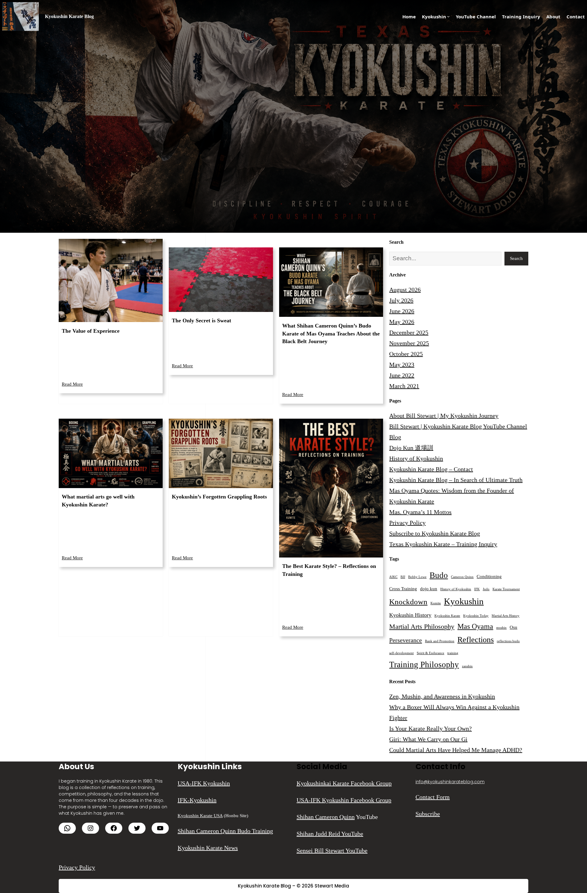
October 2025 (406, 353)
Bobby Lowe (417, 577)
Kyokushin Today (476, 615)
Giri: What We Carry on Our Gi (428, 739)
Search (516, 258)
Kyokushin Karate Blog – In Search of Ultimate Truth (455, 479)
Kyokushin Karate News (208, 847)
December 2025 (408, 332)
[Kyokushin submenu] (448, 16)
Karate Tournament (506, 589)
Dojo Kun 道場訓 (411, 447)
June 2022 (401, 375)
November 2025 (409, 343)
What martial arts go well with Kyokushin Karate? (98, 501)
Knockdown (408, 602)
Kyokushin (464, 601)
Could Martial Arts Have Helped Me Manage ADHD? (455, 750)
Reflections (475, 639)
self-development (401, 653)
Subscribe (427, 813)
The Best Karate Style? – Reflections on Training (329, 570)
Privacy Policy (407, 522)
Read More (72, 384)
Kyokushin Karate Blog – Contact (431, 469)
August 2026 (405, 289)
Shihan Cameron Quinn (326, 816)
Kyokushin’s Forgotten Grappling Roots (219, 497)
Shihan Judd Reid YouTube (330, 833)
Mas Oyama (475, 626)
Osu (513, 627)
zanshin (467, 666)
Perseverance (405, 640)
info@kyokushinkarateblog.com (450, 782)
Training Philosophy (424, 664)
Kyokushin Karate (447, 615)
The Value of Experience (91, 331)
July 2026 (401, 300)
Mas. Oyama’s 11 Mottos (420, 512)
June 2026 (401, 311)
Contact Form (432, 797)
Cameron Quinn (462, 577)
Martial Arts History (505, 615)
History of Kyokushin (416, 458)
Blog (395, 437)
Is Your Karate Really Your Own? (430, 728)
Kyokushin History (410, 615)
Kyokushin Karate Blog (69, 16)
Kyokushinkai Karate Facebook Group (344, 783)
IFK (477, 589)
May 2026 (401, 321)
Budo (439, 575)
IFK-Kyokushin (197, 800)
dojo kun (428, 588)
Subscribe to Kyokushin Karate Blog (434, 533)
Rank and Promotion (439, 641)
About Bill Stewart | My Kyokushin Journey (443, 415)
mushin (501, 627)
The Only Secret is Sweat (201, 320)
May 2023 (401, 364)
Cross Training (403, 588)
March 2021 (404, 386)
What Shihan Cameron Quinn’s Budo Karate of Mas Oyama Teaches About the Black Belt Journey (331, 333)
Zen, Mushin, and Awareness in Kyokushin (442, 696)
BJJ (403, 577)
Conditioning (489, 576)
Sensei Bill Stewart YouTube (332, 850)
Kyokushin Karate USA (200, 815)
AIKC (393, 577)
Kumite (435, 603)
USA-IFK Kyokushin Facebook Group (344, 800)
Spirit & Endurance (430, 653)
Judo (486, 589)
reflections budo (508, 641)
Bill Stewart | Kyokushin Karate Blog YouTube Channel (458, 426)
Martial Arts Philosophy (421, 626)
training (452, 653)
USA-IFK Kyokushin (204, 783)
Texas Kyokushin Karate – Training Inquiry (443, 544)
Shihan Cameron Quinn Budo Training (225, 831)
